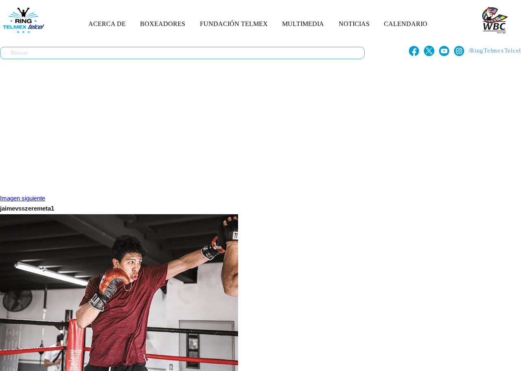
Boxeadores (162, 23)
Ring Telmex (22, 20)
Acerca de (107, 23)
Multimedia (303, 23)
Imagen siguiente (22, 198)
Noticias (354, 23)
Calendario (405, 23)
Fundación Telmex (234, 23)
